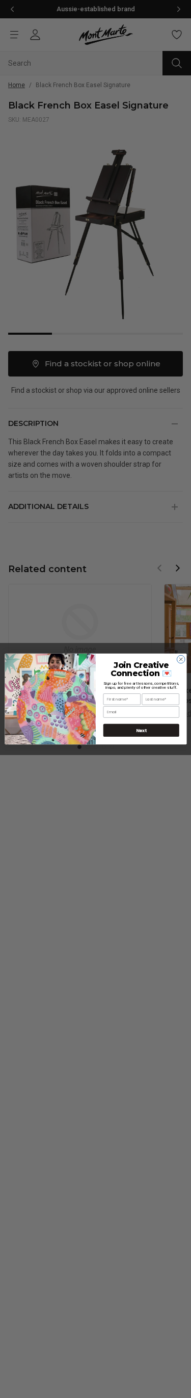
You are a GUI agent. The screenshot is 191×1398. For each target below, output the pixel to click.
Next (140, 730)
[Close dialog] (181, 659)
